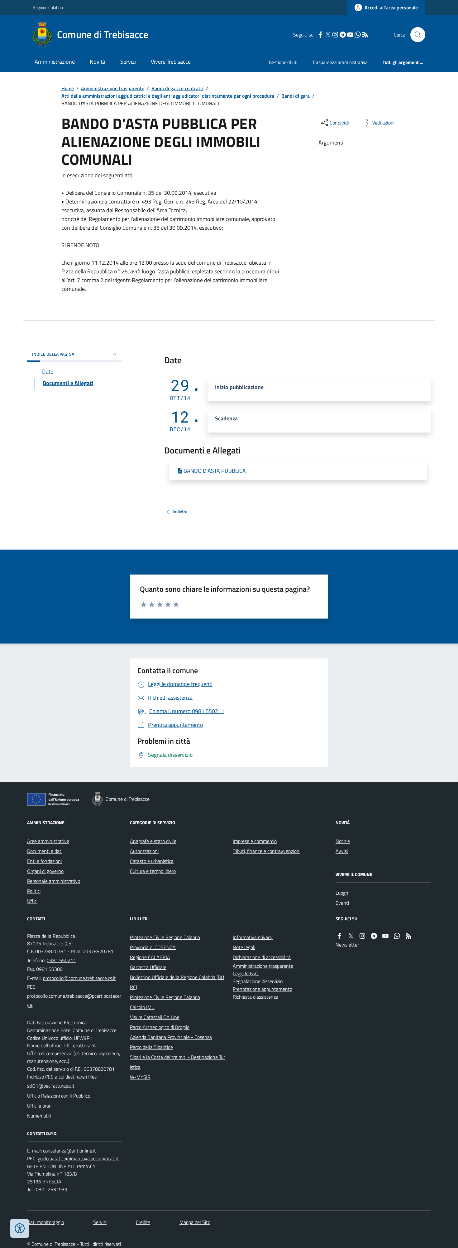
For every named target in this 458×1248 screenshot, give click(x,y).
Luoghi (342, 893)
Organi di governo (45, 871)
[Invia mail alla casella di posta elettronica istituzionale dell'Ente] (79, 978)
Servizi (128, 61)
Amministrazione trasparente (112, 88)
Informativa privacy (253, 937)
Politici (34, 891)
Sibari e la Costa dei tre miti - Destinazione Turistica (177, 1062)
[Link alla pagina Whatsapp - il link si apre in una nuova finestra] (357, 35)
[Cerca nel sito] (415, 34)
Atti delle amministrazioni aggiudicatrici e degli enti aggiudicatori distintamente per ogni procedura (167, 96)
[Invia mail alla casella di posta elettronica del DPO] (69, 1151)
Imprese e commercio (255, 841)
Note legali (244, 947)
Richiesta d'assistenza (255, 997)
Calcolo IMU (142, 1007)
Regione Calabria (48, 7)
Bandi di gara (295, 96)
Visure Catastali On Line (154, 1017)
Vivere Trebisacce (171, 61)
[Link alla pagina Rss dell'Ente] (408, 936)
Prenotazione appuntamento (262, 989)
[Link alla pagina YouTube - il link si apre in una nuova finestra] (350, 35)
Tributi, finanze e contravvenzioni (266, 851)
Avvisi (342, 851)
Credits (143, 1222)
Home (67, 88)
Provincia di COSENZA (153, 947)
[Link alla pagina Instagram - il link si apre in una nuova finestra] (335, 35)
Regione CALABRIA (150, 957)
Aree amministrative (48, 841)
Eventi (342, 903)
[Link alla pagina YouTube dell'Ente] (385, 936)
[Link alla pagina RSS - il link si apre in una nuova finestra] (365, 35)
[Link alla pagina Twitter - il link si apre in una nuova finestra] (328, 35)
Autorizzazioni (144, 851)
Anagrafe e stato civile (153, 841)
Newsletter (347, 944)
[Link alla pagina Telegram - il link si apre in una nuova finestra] (342, 35)
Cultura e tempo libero (153, 871)
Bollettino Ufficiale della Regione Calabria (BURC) (177, 982)
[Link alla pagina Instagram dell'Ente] (362, 936)
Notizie (343, 841)
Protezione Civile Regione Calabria (165, 937)
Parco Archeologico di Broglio (159, 1027)
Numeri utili (39, 1115)
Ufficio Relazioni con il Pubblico (58, 1095)
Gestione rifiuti (283, 62)
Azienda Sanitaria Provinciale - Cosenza (171, 1037)
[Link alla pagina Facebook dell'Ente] (339, 936)
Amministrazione (55, 61)
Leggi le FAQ (246, 973)
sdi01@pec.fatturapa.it (50, 1085)
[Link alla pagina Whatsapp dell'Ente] (397, 936)
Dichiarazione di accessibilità (262, 957)
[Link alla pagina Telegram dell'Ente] (374, 936)
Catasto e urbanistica (152, 861)
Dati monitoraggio (45, 1222)
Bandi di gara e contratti (177, 88)
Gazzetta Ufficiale (148, 967)
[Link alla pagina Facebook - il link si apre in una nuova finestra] (320, 35)
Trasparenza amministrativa (340, 62)
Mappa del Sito (194, 1222)
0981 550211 (61, 960)
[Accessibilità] (20, 1228)
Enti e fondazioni (44, 861)
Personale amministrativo (53, 881)
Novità (97, 61)
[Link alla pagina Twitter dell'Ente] (351, 936)
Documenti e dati (44, 851)
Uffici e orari (39, 1105)
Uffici (32, 901)
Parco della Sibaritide (151, 1047)
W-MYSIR (140, 1077)
